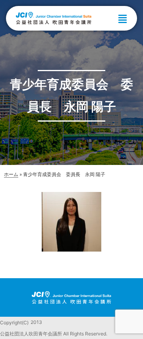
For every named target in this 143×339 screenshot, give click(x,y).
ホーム (11, 174)
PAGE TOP (131, 322)
